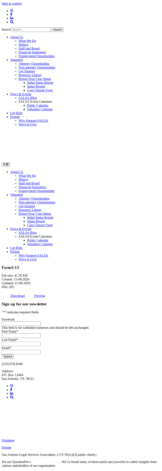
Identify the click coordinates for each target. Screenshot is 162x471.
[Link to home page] (33, 160)
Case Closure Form (40, 90)
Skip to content (12, 3)
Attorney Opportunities (34, 63)
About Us (16, 37)
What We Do (27, 41)
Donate (15, 117)
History (23, 44)
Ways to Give (28, 124)
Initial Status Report (40, 82)
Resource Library (30, 75)
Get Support (27, 71)
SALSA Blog (28, 98)
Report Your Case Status (35, 79)
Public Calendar (37, 105)
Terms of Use (107, 454)
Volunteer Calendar (40, 109)
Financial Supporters (32, 52)
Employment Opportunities (37, 56)
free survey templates (46, 462)
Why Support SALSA (33, 120)
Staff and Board (29, 48)
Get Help (16, 113)
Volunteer (16, 60)
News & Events (20, 94)
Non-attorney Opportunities (37, 67)
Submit (7, 356)
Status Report (36, 86)
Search (7, 29)
